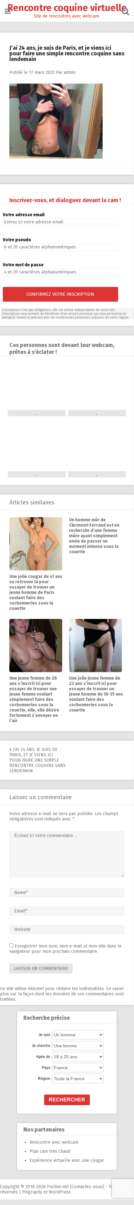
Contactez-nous (87, 1186)
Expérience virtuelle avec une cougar (67, 1160)
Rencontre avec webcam (54, 1142)
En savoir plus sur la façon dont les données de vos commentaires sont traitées (62, 994)
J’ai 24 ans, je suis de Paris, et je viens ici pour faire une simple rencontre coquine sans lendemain (37, 760)
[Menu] (8, 11)
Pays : (47, 1067)
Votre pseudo (17, 240)
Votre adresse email (23, 214)
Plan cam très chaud (50, 1151)
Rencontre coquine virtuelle (67, 7)
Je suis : (45, 1035)
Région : (45, 1078)
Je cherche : (42, 1046)
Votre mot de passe (23, 265)
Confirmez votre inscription (60, 294)
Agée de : (44, 1056)
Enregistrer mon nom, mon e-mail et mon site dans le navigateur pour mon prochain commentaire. (65, 948)
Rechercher (67, 1099)
